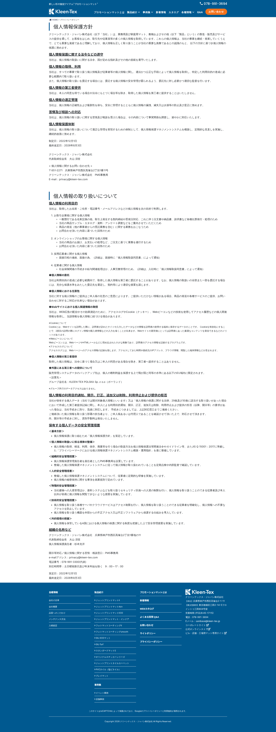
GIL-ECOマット (103, 638)
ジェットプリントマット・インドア (112, 619)
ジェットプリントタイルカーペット (112, 663)
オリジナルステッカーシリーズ (110, 657)
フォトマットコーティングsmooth (112, 632)
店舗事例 (100, 699)
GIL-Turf (99, 644)
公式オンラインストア (196, 629)
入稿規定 (53, 625)
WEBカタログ (147, 608)
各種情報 (186, 12)
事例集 (146, 12)
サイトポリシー (148, 633)
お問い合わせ (216, 11)
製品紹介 (132, 12)
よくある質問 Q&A (149, 616)
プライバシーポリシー (151, 641)
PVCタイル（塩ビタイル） (108, 669)
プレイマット (102, 676)
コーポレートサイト (195, 625)
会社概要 (53, 606)
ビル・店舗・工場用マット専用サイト (204, 633)
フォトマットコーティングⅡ (109, 625)
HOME (55, 20)
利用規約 (168, 711)
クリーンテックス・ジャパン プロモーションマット (63, 12)
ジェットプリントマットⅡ (108, 600)
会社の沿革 (54, 600)
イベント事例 (102, 693)
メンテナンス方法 (57, 619)
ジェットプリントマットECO (109, 613)
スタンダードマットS (106, 650)
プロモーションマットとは (109, 12)
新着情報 (161, 12)
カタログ (174, 12)
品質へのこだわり (57, 613)
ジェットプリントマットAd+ (109, 606)
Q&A (200, 12)
